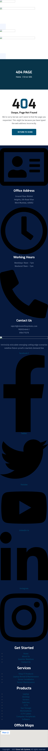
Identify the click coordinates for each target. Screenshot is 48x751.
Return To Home (25, 132)
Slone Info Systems (23, 750)
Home (18, 77)
